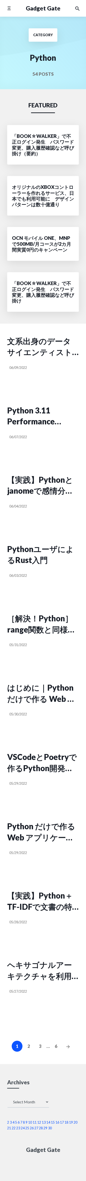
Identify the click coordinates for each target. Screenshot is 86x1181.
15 (53, 1122)
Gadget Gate (43, 8)
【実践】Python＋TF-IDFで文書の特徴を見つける (40, 901)
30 (50, 1128)
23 (18, 1128)
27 (36, 1128)
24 (23, 1128)
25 (27, 1128)
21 (9, 1128)
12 (39, 1122)
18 (66, 1122)
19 (71, 1122)
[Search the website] (77, 8)
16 (57, 1122)
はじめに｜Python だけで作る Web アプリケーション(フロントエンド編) (41, 693)
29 (45, 1128)
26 (32, 1128)
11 (35, 1122)
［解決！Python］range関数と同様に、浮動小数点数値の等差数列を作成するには (43, 624)
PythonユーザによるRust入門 (40, 554)
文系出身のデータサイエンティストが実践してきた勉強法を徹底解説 (39, 347)
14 (48, 1122)
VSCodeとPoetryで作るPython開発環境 (42, 763)
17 (62, 1122)
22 (14, 1128)
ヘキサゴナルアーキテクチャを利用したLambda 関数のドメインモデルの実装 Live (42, 970)
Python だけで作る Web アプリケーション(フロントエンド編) (41, 832)
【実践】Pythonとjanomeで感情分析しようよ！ (40, 485)
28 (41, 1128)
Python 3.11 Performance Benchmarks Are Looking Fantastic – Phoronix (42, 416)
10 (30, 1122)
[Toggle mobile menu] (9, 8)
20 (75, 1122)
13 (44, 1122)
